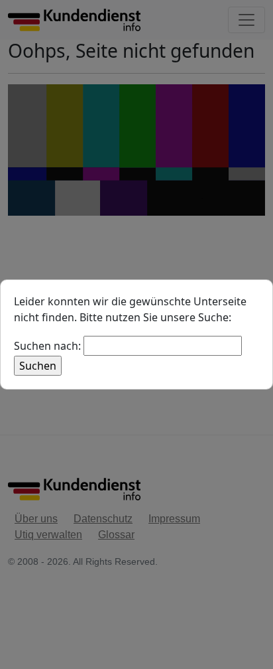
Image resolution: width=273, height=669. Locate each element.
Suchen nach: (47, 345)
